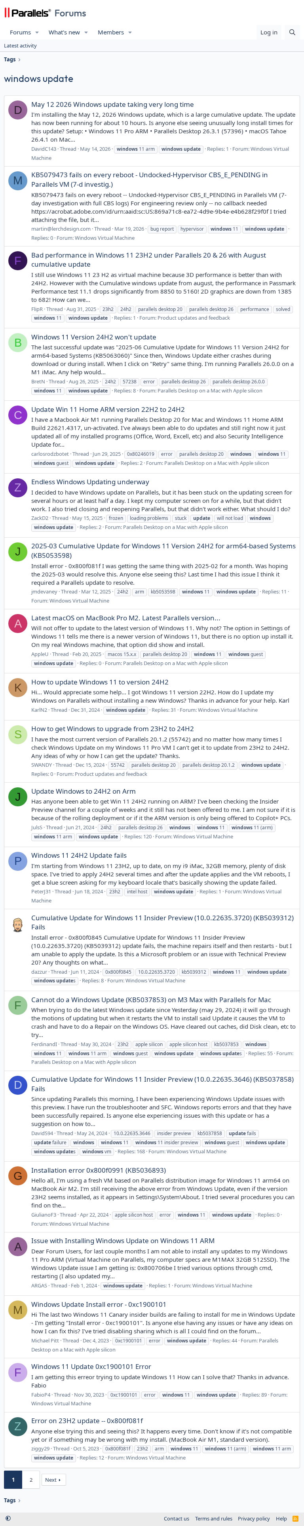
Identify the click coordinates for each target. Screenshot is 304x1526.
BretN (38, 381)
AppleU (40, 654)
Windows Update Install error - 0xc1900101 (99, 1304)
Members (111, 32)
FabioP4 (40, 1394)
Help (281, 1518)
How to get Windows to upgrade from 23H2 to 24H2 (112, 728)
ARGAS (39, 1285)
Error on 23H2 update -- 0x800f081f (87, 1420)
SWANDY (41, 764)
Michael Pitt (45, 1340)
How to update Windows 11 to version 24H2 (100, 681)
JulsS (36, 827)
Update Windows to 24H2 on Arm (83, 791)
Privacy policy (254, 1518)
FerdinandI (44, 1044)
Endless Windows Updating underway (90, 481)
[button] (37, 32)
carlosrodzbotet (50, 453)
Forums (20, 32)
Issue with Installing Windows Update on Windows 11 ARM (123, 1240)
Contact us (176, 1518)
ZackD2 (39, 517)
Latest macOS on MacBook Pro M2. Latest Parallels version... (125, 617)
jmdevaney (44, 591)
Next (51, 1479)
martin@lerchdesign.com (61, 228)
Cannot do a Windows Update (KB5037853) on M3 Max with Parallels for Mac (151, 999)
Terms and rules (213, 1518)
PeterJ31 (41, 891)
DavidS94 (42, 1133)
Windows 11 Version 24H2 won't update (93, 336)
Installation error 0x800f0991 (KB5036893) (98, 1170)
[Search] (292, 32)
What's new (64, 32)
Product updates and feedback (194, 317)
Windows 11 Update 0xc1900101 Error (91, 1366)
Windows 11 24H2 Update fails (79, 855)
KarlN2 (39, 709)
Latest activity (20, 45)
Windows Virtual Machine (105, 237)
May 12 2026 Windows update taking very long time (112, 104)
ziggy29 (40, 1448)
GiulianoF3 (43, 1214)
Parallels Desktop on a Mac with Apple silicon (210, 390)
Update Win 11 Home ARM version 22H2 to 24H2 (108, 409)
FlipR (37, 309)
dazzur (39, 971)
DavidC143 (43, 148)
